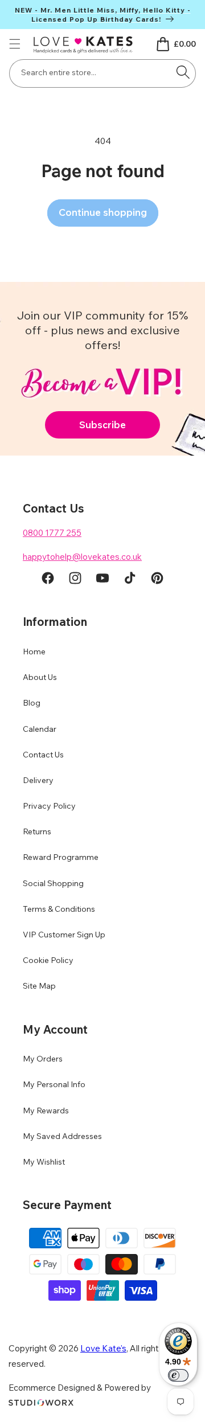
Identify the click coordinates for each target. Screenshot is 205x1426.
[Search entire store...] (182, 72)
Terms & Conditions (59, 909)
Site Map (39, 986)
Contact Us (43, 754)
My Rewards (46, 1110)
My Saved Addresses (62, 1136)
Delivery (38, 780)
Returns (37, 831)
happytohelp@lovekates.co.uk (82, 556)
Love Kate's (103, 1348)
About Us (40, 677)
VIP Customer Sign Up (64, 934)
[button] (14, 43)
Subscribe (102, 425)
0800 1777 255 (52, 532)
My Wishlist (44, 1162)
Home (34, 651)
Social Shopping (53, 883)
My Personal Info (54, 1084)
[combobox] (102, 73)
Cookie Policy (48, 960)
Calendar (39, 729)
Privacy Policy (49, 806)
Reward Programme (61, 857)
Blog (31, 703)
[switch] (178, 1375)
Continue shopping (103, 212)
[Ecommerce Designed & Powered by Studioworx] (41, 1403)
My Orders (43, 1059)
